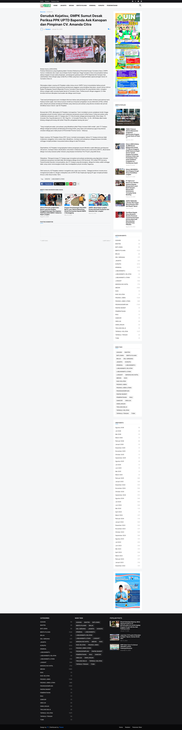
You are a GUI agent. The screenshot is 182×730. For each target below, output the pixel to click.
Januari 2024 (127, 522)
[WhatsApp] (67, 183)
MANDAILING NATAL (127, 284)
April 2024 (127, 512)
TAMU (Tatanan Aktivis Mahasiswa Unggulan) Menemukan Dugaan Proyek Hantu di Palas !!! (133, 133)
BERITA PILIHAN (127, 250)
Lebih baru (44, 240)
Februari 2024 (127, 518)
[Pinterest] (71, 183)
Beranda (42, 12)
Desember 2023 (127, 525)
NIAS (127, 291)
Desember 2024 (127, 485)
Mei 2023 (127, 549)
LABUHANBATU (127, 271)
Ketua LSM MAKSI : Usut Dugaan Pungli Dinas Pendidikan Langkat (132, 172)
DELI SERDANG (127, 257)
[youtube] (138, 1)
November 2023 (127, 528)
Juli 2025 (127, 464)
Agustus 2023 (127, 539)
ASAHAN (127, 240)
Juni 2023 (127, 545)
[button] (140, 5)
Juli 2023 (127, 542)
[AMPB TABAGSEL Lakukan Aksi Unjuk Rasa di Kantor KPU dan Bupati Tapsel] (120, 203)
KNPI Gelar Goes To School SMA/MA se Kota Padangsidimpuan (129, 646)
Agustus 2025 (127, 461)
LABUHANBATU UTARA (58, 179)
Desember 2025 (127, 448)
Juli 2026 (127, 431)
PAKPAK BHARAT (127, 308)
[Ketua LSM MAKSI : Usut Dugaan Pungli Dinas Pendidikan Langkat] (120, 172)
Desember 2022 (127, 566)
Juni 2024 (127, 505)
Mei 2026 (127, 434)
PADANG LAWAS (127, 297)
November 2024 (127, 488)
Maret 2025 (127, 474)
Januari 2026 (127, 444)
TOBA (127, 338)
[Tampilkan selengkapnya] (78, 183)
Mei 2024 (127, 508)
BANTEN (127, 244)
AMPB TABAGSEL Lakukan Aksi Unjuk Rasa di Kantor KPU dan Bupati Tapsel (132, 203)
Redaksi (47, 1)
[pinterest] (141, 1)
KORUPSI (50, 12)
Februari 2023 (127, 559)
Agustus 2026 (127, 427)
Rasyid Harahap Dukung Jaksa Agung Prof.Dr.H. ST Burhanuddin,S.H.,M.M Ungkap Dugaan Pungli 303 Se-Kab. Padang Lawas (130, 625)
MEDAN (127, 287)
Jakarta (63, 5)
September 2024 (127, 495)
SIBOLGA (127, 321)
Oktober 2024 (127, 491)
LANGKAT (127, 281)
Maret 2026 (127, 437)
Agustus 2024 (127, 498)
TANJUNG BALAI (127, 328)
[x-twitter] (135, 1)
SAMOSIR (127, 318)
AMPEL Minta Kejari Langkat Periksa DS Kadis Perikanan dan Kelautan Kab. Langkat (99, 209)
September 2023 (127, 535)
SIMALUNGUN (127, 324)
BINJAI (127, 254)
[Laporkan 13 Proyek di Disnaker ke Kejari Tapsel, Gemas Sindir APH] (114, 637)
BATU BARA (127, 247)
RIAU (127, 314)
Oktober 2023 (127, 532)
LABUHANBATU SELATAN (127, 274)
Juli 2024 (127, 501)
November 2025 (127, 451)
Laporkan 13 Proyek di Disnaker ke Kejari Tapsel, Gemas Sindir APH (130, 636)
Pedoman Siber (55, 1)
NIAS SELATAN (127, 294)
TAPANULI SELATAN (127, 331)
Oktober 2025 (127, 454)
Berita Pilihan (81, 5)
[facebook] (132, 1)
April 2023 (127, 552)
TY (48, 727)
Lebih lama (106, 240)
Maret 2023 (127, 555)
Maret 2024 (127, 515)
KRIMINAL (127, 267)
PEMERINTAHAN (127, 311)
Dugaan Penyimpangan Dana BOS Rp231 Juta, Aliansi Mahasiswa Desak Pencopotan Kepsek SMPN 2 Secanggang (75, 210)
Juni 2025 (127, 468)
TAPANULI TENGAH (127, 335)
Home (41, 1)
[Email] (74, 183)
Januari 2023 (127, 562)
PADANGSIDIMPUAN (127, 304)
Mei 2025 (127, 471)
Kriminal (92, 5)
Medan (71, 5)
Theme (61, 727)
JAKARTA (127, 260)
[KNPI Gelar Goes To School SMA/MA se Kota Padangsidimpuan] (114, 647)
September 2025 (127, 458)
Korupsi (101, 5)
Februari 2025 (127, 478)
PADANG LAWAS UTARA (127, 301)
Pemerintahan (112, 5)
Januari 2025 (127, 481)
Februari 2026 (127, 441)
